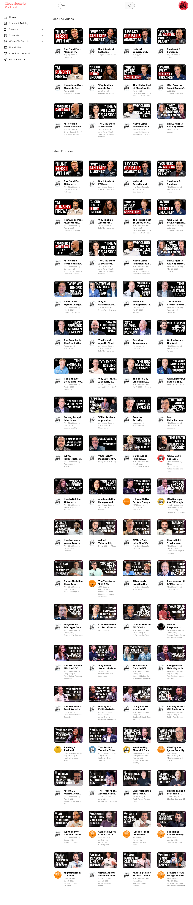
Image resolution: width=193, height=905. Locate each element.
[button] (183, 5)
